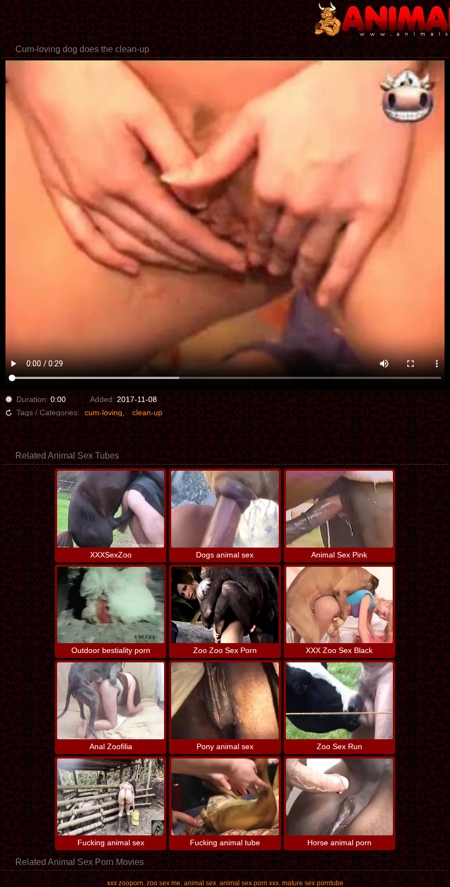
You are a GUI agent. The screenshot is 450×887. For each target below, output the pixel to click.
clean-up (147, 412)
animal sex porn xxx (249, 883)
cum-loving (103, 412)
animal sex (200, 883)
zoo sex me (164, 883)
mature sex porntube (313, 883)
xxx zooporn (125, 883)
